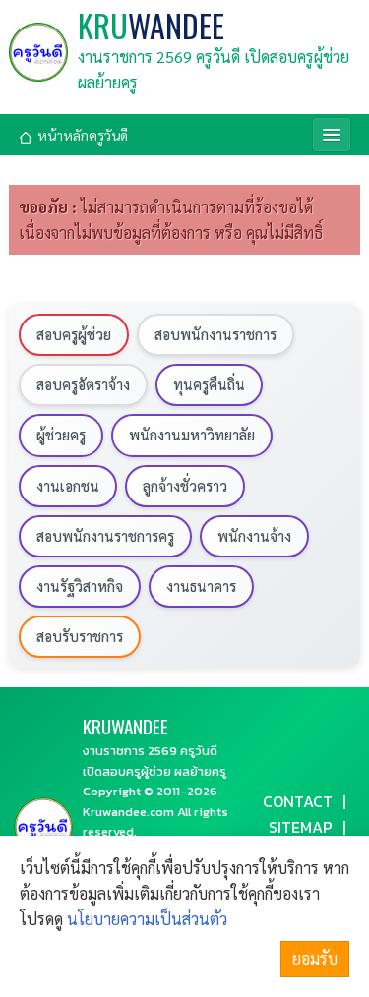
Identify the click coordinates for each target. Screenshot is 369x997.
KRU (151, 25)
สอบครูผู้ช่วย (73, 334)
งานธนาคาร (201, 586)
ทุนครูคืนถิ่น (209, 384)
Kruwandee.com (128, 811)
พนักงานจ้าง (254, 536)
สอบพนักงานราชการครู (105, 536)
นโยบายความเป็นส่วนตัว (147, 919)
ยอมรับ (315, 958)
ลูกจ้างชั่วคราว (185, 486)
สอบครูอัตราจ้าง (83, 384)
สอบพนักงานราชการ (215, 334)
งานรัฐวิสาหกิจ (79, 586)
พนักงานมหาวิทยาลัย (192, 434)
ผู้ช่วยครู (61, 434)
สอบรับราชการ (79, 636)
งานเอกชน (67, 486)
